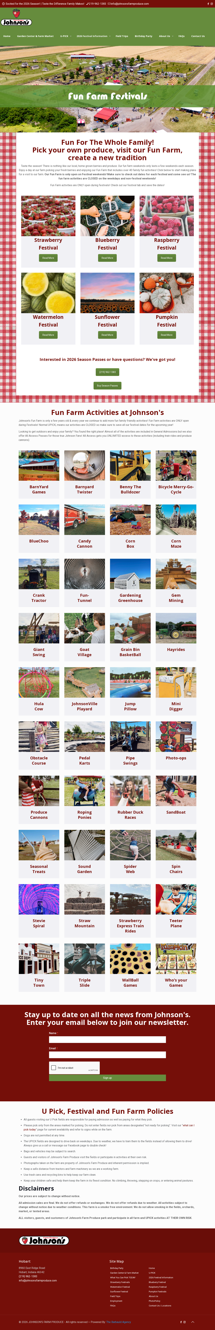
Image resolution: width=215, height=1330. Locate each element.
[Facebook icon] (208, 3)
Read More (48, 258)
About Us (153, 1296)
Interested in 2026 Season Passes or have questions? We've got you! (107, 359)
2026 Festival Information (161, 1277)
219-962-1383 (97, 3)
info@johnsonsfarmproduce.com (130, 3)
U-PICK (152, 1273)
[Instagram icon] (211, 3)
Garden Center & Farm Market (124, 1273)
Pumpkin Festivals (157, 1291)
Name (53, 1033)
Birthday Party (116, 1268)
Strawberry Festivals (120, 1282)
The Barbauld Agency (118, 1322)
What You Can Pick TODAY (122, 1277)
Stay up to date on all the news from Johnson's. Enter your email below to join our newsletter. (107, 1018)
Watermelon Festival (120, 1287)
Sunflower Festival (119, 1291)
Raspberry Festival (158, 1287)
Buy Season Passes (107, 385)
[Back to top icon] (192, 1321)
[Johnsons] (16, 17)
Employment (116, 1301)
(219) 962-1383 (107, 372)
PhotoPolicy (154, 1301)
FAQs (112, 1305)
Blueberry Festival (157, 1282)
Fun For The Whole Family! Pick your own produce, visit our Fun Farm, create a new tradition (107, 149)
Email (53, 1048)
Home (152, 1268)
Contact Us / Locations (160, 1305)
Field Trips (115, 1296)
